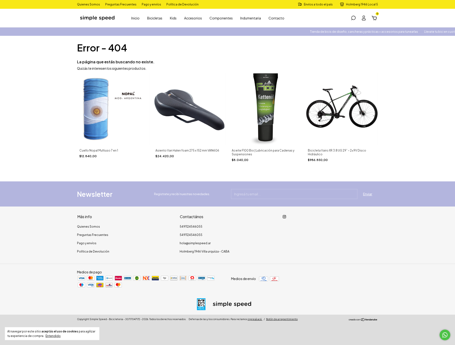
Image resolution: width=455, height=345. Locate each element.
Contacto (276, 18)
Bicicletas (154, 18)
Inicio (135, 18)
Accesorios (193, 18)
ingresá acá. (255, 319)
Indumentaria (250, 18)
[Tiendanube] (363, 320)
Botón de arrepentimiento (282, 319)
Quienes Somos (88, 4)
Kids (173, 18)
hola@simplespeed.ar (195, 243)
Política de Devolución (182, 4)
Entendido (53, 336)
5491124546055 (191, 226)
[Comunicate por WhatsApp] (445, 335)
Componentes (221, 18)
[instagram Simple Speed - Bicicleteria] (284, 217)
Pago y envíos (151, 4)
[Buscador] (353, 18)
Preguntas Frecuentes (120, 4)
